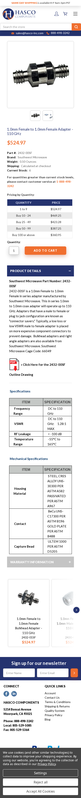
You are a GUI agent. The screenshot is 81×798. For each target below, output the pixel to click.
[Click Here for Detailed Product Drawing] (14, 364)
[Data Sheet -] (48, 115)
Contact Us (52, 697)
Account (50, 693)
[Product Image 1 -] (35, 115)
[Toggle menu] (75, 13)
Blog (47, 719)
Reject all (41, 782)
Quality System (55, 710)
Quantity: (14, 242)
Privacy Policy (53, 715)
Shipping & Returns (57, 706)
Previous (9, 610)
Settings (40, 773)
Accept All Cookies (40, 791)
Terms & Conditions (58, 702)
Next (75, 610)
